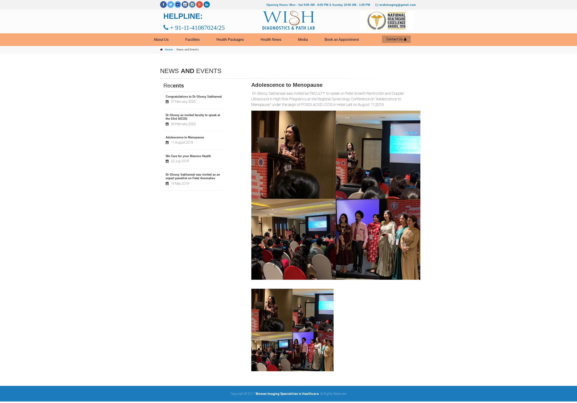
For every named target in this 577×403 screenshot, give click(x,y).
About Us (161, 39)
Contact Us (394, 39)
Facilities (192, 39)
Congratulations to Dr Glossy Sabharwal (194, 96)
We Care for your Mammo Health (188, 156)
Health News (271, 39)
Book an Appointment (342, 39)
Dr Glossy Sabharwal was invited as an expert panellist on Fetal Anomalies (193, 176)
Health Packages (230, 39)
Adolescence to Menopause (185, 137)
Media (303, 39)
